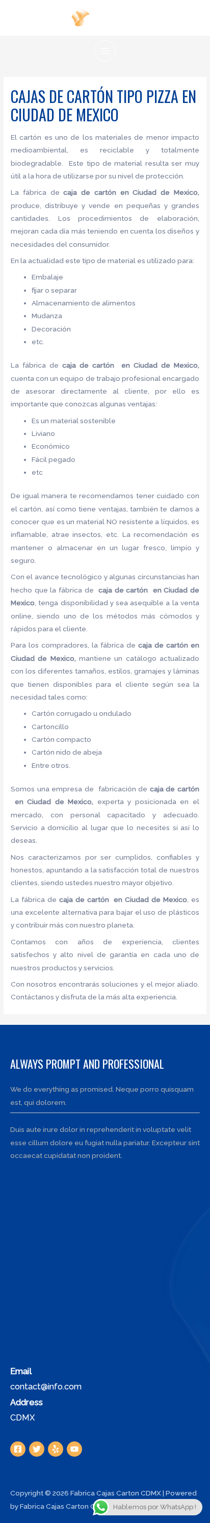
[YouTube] (74, 1449)
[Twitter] (36, 1449)
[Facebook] (17, 1449)
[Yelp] (55, 1449)
